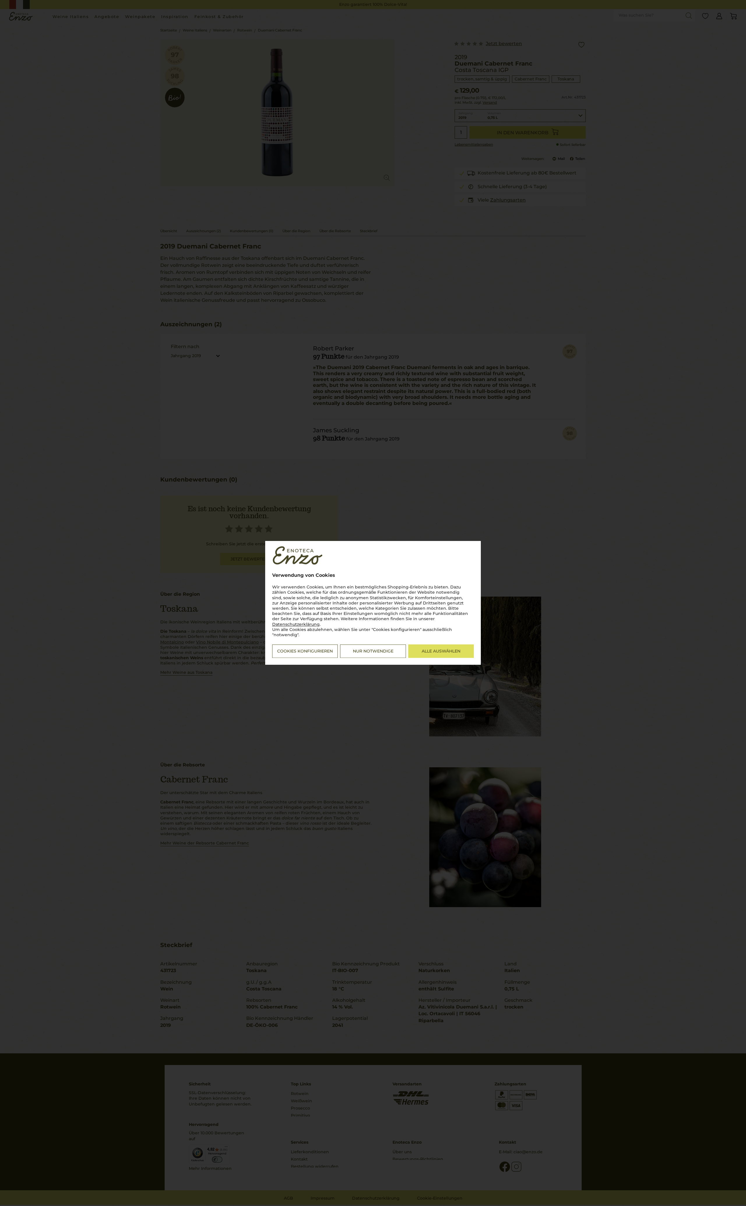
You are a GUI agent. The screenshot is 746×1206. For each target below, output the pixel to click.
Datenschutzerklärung (296, 624)
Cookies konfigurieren (305, 651)
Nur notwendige (373, 651)
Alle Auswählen (441, 651)
